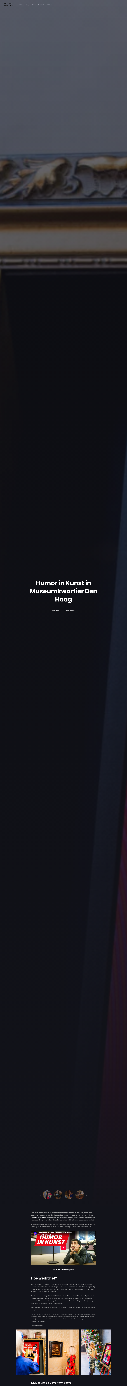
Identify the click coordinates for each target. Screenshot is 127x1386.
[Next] (86, 1194)
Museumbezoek (70, 610)
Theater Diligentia (40, 1217)
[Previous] (41, 1194)
